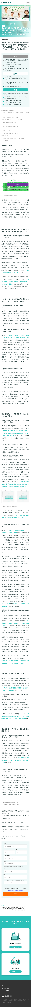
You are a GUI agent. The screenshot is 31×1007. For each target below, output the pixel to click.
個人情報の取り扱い (6, 986)
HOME (3, 905)
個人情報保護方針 (5, 988)
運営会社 (3, 985)
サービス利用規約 (5, 990)
